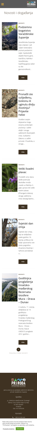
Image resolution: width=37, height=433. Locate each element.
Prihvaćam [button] (20, 429)
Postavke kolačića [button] (8, 429)
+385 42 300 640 (20, 417)
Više (22, 77)
